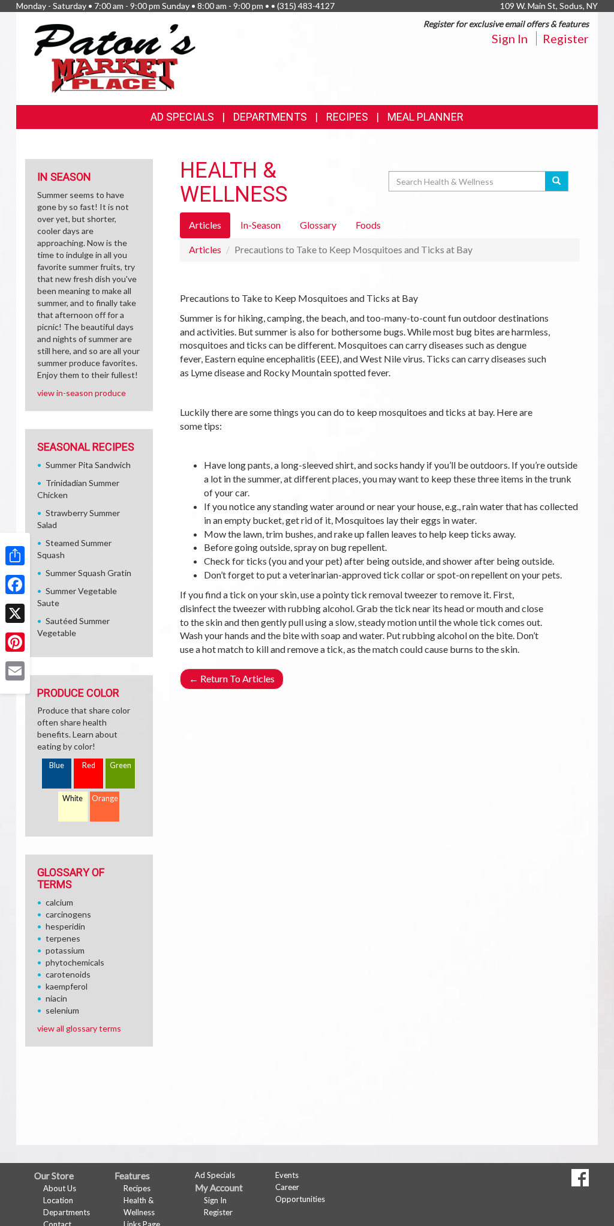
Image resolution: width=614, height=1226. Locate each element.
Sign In (510, 38)
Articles (205, 249)
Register (566, 38)
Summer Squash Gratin (88, 573)
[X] (15, 613)
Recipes (347, 116)
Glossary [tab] (318, 224)
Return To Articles (232, 678)
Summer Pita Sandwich (88, 465)
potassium (65, 950)
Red (88, 765)
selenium (62, 1010)
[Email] (15, 671)
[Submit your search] (556, 181)
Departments (66, 1212)
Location (58, 1200)
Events (287, 1175)
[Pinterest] (15, 642)
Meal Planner (425, 116)
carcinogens (68, 914)
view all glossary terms (79, 1028)
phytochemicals (75, 962)
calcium (59, 902)
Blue (56, 765)
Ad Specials (182, 116)
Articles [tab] (205, 224)
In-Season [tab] (260, 224)
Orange (105, 798)
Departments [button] (270, 116)
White (72, 798)
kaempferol (67, 986)
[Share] (15, 556)
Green (120, 765)
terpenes (63, 938)
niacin (56, 998)
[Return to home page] (114, 57)
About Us (59, 1188)
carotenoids (68, 974)
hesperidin (65, 926)
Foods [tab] (368, 224)
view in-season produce (81, 393)
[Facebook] (15, 584)
